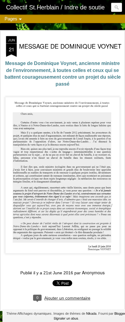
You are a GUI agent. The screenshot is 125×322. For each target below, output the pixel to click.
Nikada (91, 313)
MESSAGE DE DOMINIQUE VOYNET (70, 46)
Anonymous (93, 272)
